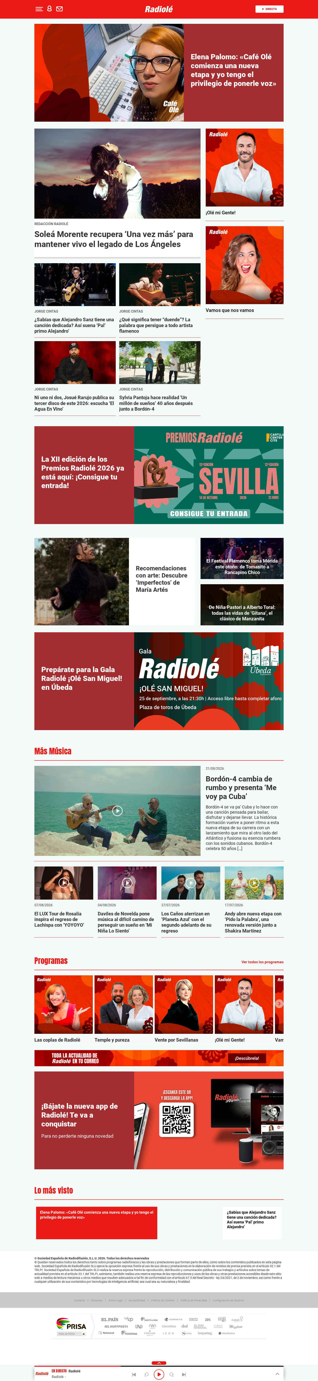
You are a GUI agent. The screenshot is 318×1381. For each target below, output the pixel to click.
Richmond (107, 1333)
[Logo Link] (159, 9)
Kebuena (232, 1326)
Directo (271, 9)
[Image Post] (75, 284)
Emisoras (97, 1300)
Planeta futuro (216, 1326)
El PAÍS (109, 1320)
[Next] (184, 1374)
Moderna (128, 1333)
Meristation (226, 1333)
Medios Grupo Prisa (71, 1333)
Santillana (150, 1320)
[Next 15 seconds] (171, 1374)
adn (220, 1320)
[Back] (134, 1374)
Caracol (236, 1320)
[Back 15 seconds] (146, 1374)
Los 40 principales (130, 1320)
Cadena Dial (184, 1326)
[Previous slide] (38, 1003)
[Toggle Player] (277, 1374)
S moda (186, 1333)
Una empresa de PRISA (71, 1323)
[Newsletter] (60, 9)
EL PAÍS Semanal (200, 1326)
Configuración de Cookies (228, 1300)
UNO (139, 1326)
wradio (151, 1326)
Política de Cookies (163, 1300)
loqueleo (205, 1333)
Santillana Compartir (173, 1320)
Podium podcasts (149, 1333)
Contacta (79, 1300)
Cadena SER (192, 1320)
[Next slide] (279, 1003)
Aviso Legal (116, 1300)
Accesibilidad (137, 1300)
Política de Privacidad (194, 1300)
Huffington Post (115, 1326)
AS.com (206, 1320)
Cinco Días (168, 1326)
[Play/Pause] (159, 1374)
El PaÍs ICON (168, 1333)
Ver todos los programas (263, 962)
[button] (38, 9)
